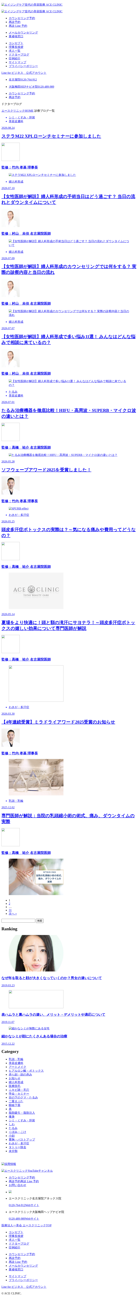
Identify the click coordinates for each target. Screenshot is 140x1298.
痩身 (12, 1116)
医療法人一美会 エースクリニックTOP (26, 1225)
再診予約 (14, 22)
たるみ (13, 1128)
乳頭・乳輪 (16, 1059)
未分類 (13, 1151)
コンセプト (16, 43)
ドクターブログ (19, 54)
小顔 (12, 1135)
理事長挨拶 (16, 46)
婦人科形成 (16, 1082)
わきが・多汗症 (19, 1143)
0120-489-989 (17, 1218)
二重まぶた (16, 1101)
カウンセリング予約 (22, 18)
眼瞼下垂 (14, 1105)
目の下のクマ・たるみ (23, 1097)
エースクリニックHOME (17, 110)
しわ (12, 1124)
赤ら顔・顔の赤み (20, 1074)
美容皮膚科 (16, 1063)
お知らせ (14, 1078)
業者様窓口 (16, 36)
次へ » (13, 913)
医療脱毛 (14, 1086)
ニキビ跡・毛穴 (19, 1089)
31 (10, 910)
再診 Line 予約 (18, 25)
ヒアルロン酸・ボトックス (26, 1070)
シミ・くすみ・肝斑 (22, 1120)
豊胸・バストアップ (22, 1139)
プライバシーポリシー (23, 66)
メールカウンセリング (23, 32)
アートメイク (17, 1066)
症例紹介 (14, 58)
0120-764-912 (17, 1205)
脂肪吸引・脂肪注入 (22, 1112)
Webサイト (32, 1205)
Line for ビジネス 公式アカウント (23, 72)
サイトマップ (17, 62)
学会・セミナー (19, 1093)
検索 (39, 920)
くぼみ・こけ (17, 1131)
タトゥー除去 (17, 1147)
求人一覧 (14, 50)
